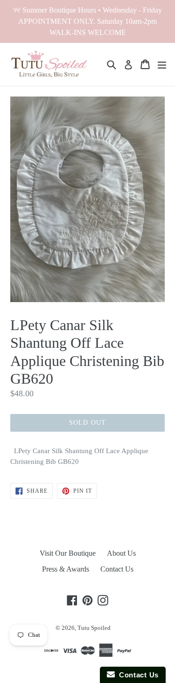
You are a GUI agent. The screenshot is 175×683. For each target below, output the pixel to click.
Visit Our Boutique (68, 553)
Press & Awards (65, 569)
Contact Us (116, 569)
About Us (121, 553)
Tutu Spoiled (94, 627)
